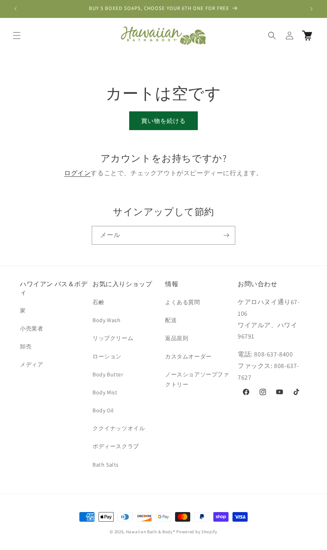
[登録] (226, 235)
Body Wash (106, 320)
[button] (17, 35)
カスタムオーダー (188, 356)
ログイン (77, 173)
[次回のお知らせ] (311, 9)
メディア (31, 364)
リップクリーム (113, 338)
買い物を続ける (163, 121)
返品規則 (176, 338)
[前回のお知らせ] (15, 9)
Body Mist (105, 392)
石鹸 (98, 302)
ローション (107, 356)
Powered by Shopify (196, 531)
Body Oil (103, 410)
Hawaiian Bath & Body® (150, 531)
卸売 (26, 346)
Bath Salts (106, 464)
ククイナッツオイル (119, 428)
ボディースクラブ (116, 446)
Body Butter (108, 374)
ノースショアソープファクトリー (197, 379)
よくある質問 (182, 302)
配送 (171, 320)
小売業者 (31, 328)
